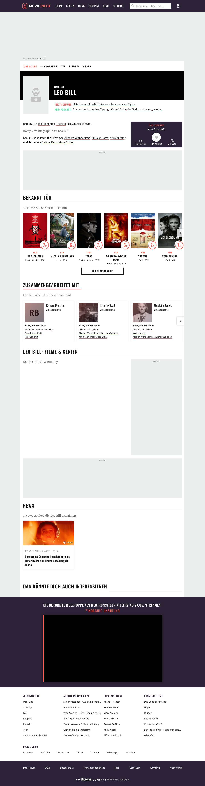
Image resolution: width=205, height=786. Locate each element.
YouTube (45, 752)
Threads (95, 752)
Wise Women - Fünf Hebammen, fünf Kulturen (82, 712)
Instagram (63, 752)
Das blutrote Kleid (33, 333)
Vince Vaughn (111, 712)
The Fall (142, 256)
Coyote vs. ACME (153, 724)
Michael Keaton (112, 701)
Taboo (46, 142)
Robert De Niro (112, 724)
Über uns (28, 701)
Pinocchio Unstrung (102, 610)
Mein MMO (176, 767)
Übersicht (30, 66)
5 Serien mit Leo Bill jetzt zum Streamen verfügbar (105, 104)
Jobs (117, 767)
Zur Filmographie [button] (102, 271)
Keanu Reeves (111, 707)
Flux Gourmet (31, 336)
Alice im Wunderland (77, 138)
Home (26, 58)
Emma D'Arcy (111, 718)
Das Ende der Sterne (155, 701)
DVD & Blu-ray (70, 66)
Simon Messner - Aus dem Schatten (82, 701)
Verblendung (118, 138)
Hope (147, 707)
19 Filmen (44, 124)
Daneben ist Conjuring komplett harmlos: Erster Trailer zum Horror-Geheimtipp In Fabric (47, 561)
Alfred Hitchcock (112, 735)
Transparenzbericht (94, 767)
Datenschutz (67, 767)
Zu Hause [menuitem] (118, 6)
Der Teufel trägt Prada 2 (76, 735)
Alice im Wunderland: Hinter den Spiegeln (98, 333)
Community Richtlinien (35, 735)
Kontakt (27, 724)
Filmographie (49, 66)
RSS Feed (131, 752)
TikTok (79, 752)
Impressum (29, 767)
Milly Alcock (110, 729)
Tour (25, 729)
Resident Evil (151, 718)
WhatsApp (112, 752)
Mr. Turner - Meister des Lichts (39, 329)
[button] (140, 142)
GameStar (134, 767)
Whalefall (149, 735)
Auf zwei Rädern (72, 707)
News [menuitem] (81, 6)
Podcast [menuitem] (94, 6)
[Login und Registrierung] (178, 6)
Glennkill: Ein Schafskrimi (77, 729)
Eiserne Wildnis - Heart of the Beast (163, 729)
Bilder (87, 66)
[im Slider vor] (180, 233)
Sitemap (27, 707)
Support (27, 718)
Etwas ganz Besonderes (76, 718)
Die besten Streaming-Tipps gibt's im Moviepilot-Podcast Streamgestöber (117, 109)
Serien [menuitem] (70, 6)
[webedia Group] (102, 780)
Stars (33, 58)
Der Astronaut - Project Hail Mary (81, 724)
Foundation (58, 142)
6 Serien (61, 124)
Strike (70, 142)
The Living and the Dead (116, 258)
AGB (47, 767)
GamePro (155, 767)
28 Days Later (100, 138)
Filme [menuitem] (59, 6)
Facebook (28, 752)
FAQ (25, 712)
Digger (148, 712)
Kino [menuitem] (106, 6)
